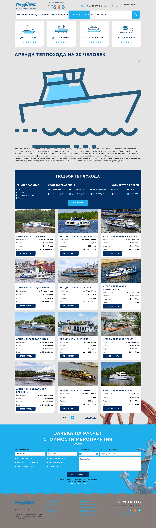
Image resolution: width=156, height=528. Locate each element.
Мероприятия (78, 14)
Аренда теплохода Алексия (120, 236)
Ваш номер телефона (108, 450)
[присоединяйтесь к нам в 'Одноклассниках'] (59, 7)
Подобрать (78, 203)
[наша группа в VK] (54, 7)
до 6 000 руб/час (78, 189)
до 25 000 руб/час (100, 194)
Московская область (26, 195)
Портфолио (52, 505)
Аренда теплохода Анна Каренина (31, 390)
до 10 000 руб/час (100, 189)
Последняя (90, 418)
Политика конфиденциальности (130, 513)
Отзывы (50, 508)
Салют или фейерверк (25, 466)
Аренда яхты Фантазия (74, 339)
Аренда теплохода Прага (118, 339)
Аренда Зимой (23, 198)
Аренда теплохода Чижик (32, 339)
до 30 (116, 189)
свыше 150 (134, 194)
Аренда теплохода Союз (31, 236)
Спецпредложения (88, 511)
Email (49, 450)
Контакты (97, 14)
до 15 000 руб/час (57, 194)
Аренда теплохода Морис (75, 390)
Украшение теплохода (25, 458)
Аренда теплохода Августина (34, 287)
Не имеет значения (57, 189)
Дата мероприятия (22, 450)
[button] (139, 61)
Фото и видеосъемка (57, 458)
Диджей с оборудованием (27, 462)
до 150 (116, 194)
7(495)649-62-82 (95, 5)
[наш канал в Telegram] (63, 7)
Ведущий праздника (57, 462)
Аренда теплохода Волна (75, 287)
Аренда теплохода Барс (117, 390)
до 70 (132, 189)
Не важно (22, 189)
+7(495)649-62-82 (129, 501)
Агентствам (52, 511)
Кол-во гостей (84, 450)
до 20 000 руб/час (79, 194)
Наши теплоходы (28, 14)
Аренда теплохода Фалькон (77, 236)
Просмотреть (26, 253)
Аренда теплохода (88, 505)
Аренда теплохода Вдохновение (114, 288)
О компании (52, 501)
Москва (21, 192)
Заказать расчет (78, 474)
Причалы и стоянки (53, 14)
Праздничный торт (56, 466)
